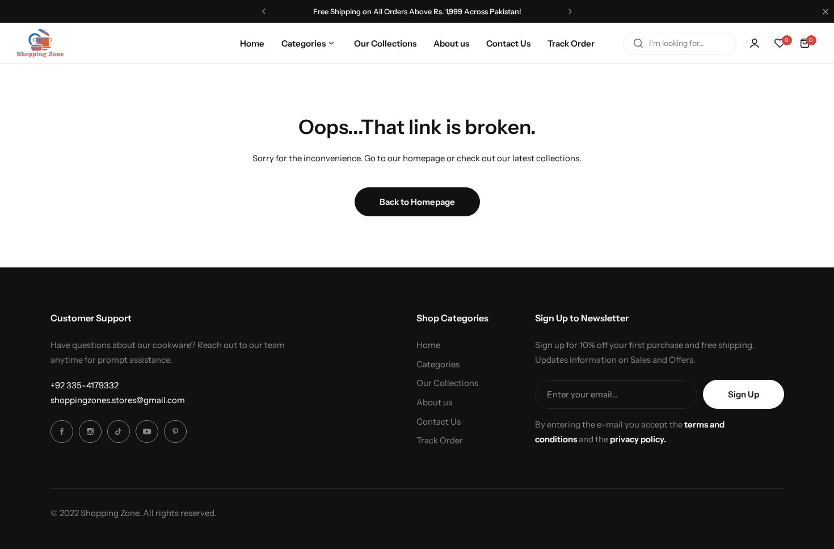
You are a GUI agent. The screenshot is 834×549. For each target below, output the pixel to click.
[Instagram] (90, 431)
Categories (438, 364)
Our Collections (447, 383)
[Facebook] (61, 431)
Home (428, 345)
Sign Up (743, 394)
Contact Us (438, 421)
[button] (263, 11)
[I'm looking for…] (638, 43)
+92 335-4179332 (84, 385)
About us (434, 402)
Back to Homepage (417, 201)
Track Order (439, 440)
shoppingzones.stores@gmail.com (117, 400)
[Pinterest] (175, 431)
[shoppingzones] (40, 43)
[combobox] (679, 43)
